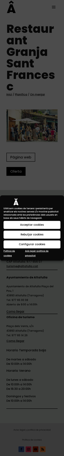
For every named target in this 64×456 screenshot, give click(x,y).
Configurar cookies (32, 244)
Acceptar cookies (32, 225)
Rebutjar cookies (32, 234)
